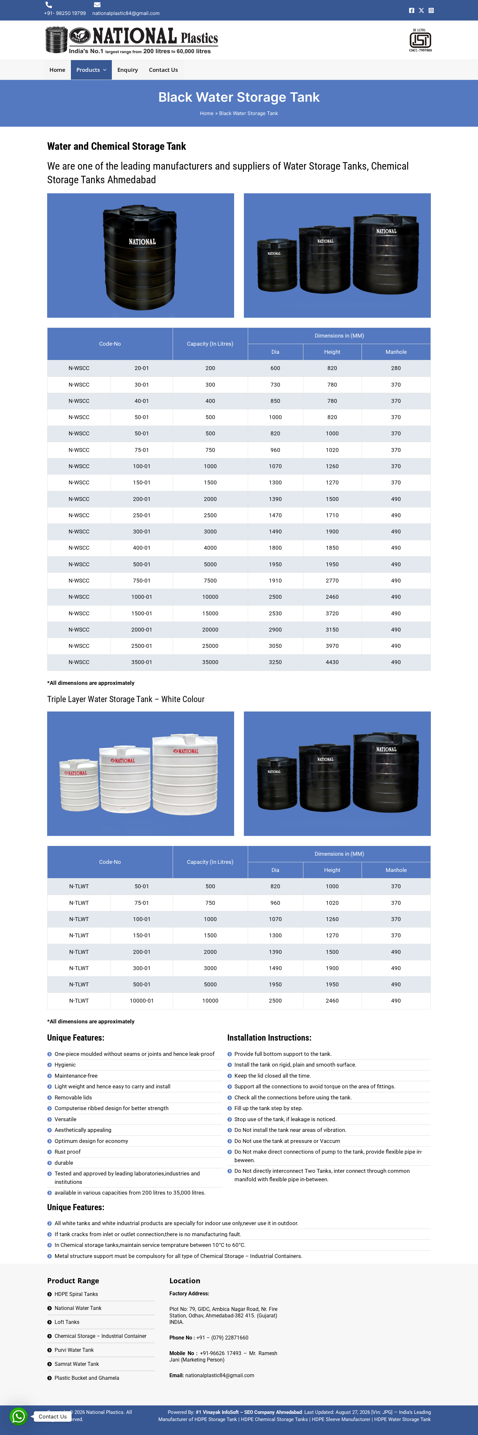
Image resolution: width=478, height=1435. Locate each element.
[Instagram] (431, 10)
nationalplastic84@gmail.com (219, 1375)
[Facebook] (412, 10)
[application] (103, 70)
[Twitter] (421, 10)
